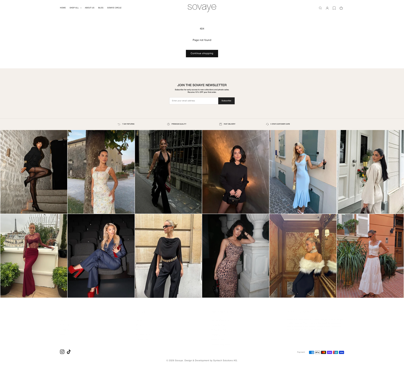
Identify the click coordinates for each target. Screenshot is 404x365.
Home (139, 317)
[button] (75, 7)
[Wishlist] (334, 8)
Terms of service (220, 317)
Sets (62, 331)
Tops (62, 317)
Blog (138, 327)
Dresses (64, 327)
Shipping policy (219, 331)
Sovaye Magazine (220, 341)
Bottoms (64, 322)
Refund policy (218, 336)
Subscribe (226, 101)
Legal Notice (218, 322)
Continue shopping (202, 53)
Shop (138, 322)
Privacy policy (218, 327)
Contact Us (142, 336)
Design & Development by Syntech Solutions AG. (211, 361)
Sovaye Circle (143, 331)
